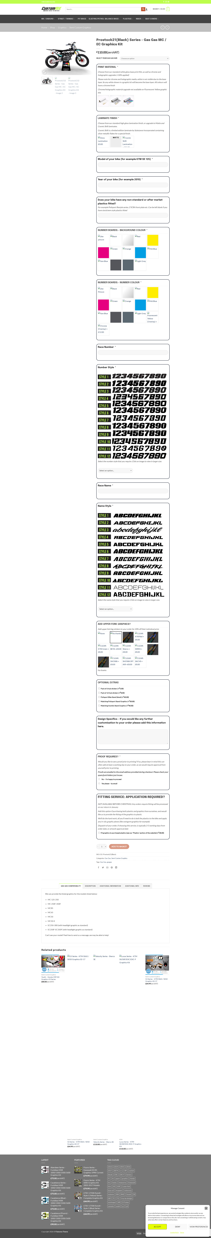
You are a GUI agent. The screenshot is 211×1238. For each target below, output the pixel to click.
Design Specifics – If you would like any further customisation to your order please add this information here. (132, 723)
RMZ (122, 1194)
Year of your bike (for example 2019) (120, 179)
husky (114, 1183)
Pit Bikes (82, 19)
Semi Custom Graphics (80, 27)
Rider (138, 19)
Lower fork (126, 1186)
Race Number (107, 347)
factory (129, 1175)
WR (119, 1202)
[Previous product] (167, 27)
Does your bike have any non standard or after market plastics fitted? (130, 202)
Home (44, 27)
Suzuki (129, 1194)
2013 (110, 1167)
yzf (127, 1206)
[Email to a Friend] (107, 868)
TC (114, 1198)
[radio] (103, 101)
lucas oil (111, 1190)
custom (131, 1171)
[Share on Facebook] (99, 868)
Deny (177, 1227)
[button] (206, 1208)
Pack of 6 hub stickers (112, 689)
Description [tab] (90, 886)
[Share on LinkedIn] (116, 868)
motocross (128, 1190)
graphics (125, 1179)
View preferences (198, 1227)
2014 (116, 1167)
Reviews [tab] (146, 886)
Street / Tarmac (65, 19)
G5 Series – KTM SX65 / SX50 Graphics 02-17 (78, 1143)
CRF (125, 1171)
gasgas (109, 862)
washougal (112, 1202)
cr (121, 1171)
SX (134, 1194)
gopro (118, 1179)
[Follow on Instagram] (166, 2)
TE (118, 1198)
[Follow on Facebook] (163, 2)
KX (114, 1186)
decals (110, 1175)
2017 (110, 1171)
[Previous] (45, 56)
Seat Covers (151, 19)
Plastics (127, 19)
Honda (132, 1179)
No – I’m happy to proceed (111, 779)
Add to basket (119, 846)
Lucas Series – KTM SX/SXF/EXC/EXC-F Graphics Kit (130, 1144)
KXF (118, 1186)
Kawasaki (131, 1183)
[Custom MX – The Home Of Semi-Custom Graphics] (51, 9)
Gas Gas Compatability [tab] (71, 886)
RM (117, 1194)
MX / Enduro (47, 19)
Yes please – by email (109, 783)
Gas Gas (108, 858)
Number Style (107, 367)
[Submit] (143, 9)
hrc (109, 1183)
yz (123, 1206)
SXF (109, 1198)
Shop (52, 27)
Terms (182, 1232)
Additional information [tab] (110, 886)
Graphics (62, 27)
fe (113, 1179)
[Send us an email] (168, 2)
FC (109, 1179)
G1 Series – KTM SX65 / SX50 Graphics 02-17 (156, 980)
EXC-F (122, 1175)
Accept (157, 1227)
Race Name (105, 486)
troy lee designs (126, 1198)
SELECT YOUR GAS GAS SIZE (106, 58)
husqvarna (122, 1183)
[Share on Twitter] (103, 868)
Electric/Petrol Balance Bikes (104, 19)
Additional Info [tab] (132, 886)
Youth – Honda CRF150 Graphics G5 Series (50, 978)
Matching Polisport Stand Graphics (118, 701)
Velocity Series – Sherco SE (103, 1142)
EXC (116, 1175)
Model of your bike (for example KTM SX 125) (125, 159)
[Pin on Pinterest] (112, 868)
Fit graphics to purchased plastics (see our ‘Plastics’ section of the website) (132, 833)
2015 (122, 1167)
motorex (111, 1194)
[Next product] (162, 27)
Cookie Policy (174, 1232)
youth (118, 1206)
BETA (116, 1171)
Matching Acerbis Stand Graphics (117, 706)
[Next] (88, 56)
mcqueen (119, 1190)
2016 (128, 1167)
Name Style (105, 506)
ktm (109, 1186)
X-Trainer (125, 1202)
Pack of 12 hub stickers (113, 693)
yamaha (111, 1206)
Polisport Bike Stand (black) (115, 697)
